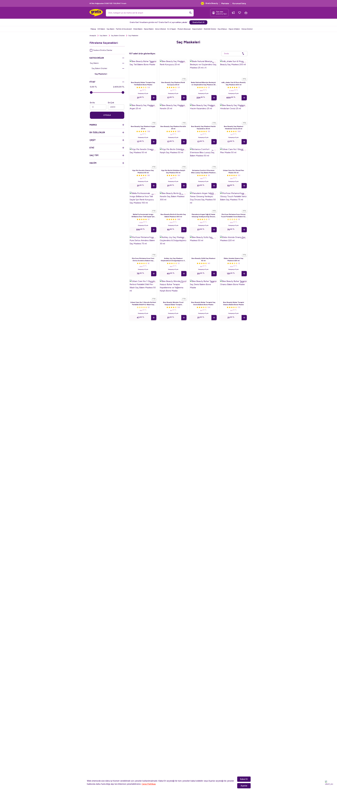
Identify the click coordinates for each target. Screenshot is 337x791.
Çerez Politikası (149, 784)
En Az (92, 103)
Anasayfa (93, 35)
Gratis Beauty (211, 3)
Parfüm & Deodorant (124, 29)
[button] (153, 97)
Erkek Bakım (137, 29)
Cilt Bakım (101, 29)
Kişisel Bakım (149, 29)
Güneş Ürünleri (247, 29)
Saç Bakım (110, 29)
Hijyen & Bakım (234, 29)
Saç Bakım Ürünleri (118, 35)
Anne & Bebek (160, 29)
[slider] (91, 92)
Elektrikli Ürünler (210, 29)
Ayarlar (244, 785)
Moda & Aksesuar (184, 29)
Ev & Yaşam (171, 29)
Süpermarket (197, 29)
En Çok (111, 103)
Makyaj (93, 29)
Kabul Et (244, 779)
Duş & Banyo (222, 29)
